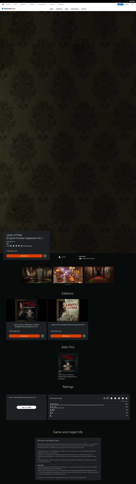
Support (61, 4)
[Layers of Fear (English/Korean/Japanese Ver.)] (36, 275)
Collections (59, 9)
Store (8, 4)
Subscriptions (75, 9)
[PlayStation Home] (3, 4)
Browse (84, 9)
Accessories (42, 4)
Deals (66, 9)
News (52, 4)
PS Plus (32, 4)
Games (23, 4)
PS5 (15, 4)
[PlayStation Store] (9, 8)
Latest (51, 9)
